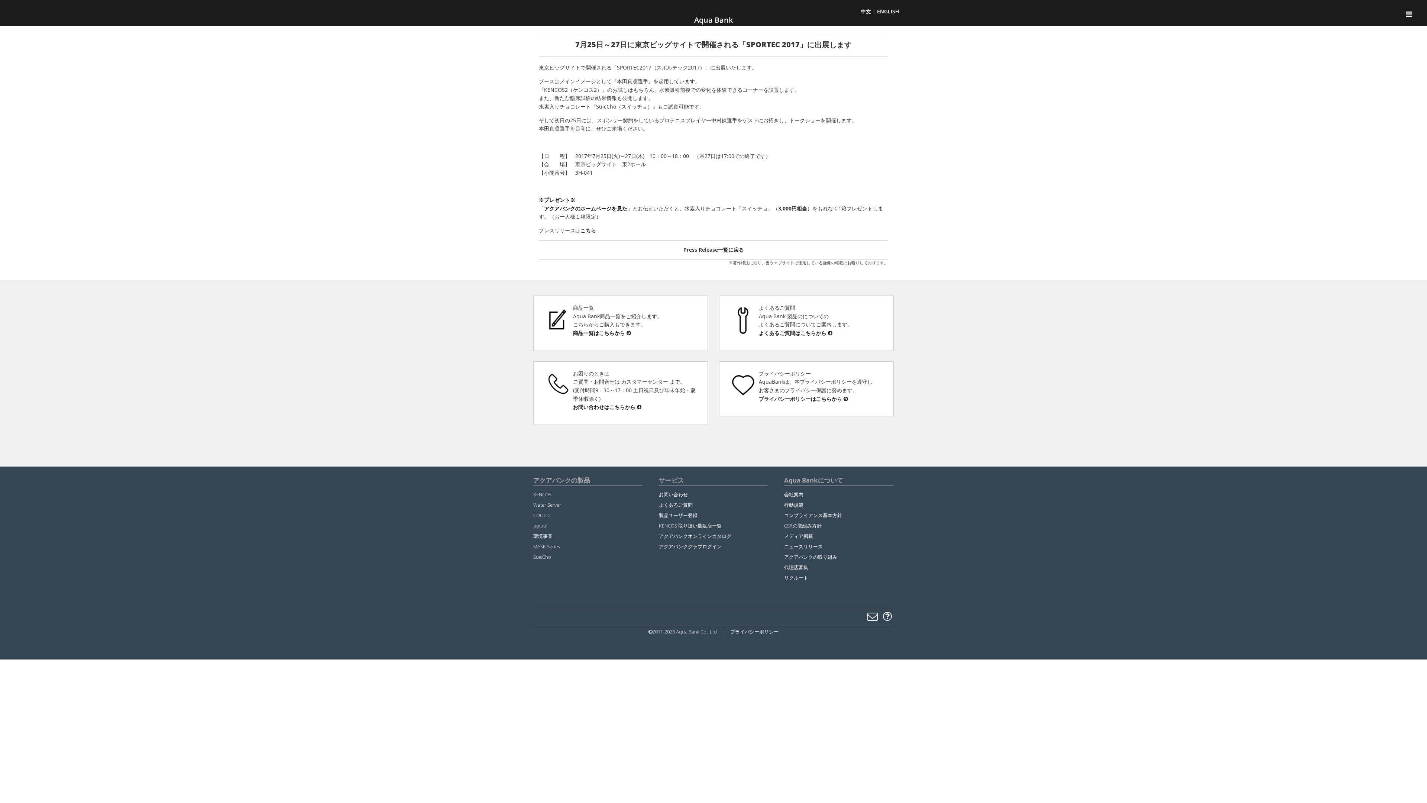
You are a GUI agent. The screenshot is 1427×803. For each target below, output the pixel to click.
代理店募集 (796, 567)
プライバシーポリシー (754, 631)
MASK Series (546, 546)
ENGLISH (888, 11)
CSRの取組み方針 (803, 525)
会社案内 (793, 494)
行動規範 (793, 505)
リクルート (796, 577)
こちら (588, 230)
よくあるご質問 (676, 505)
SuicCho (542, 557)
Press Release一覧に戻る (713, 249)
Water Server (547, 505)
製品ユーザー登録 (678, 515)
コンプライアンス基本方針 (813, 515)
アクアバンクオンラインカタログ (695, 536)
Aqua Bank (713, 20)
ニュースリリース (803, 546)
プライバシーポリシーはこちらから (801, 398)
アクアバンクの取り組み (810, 557)
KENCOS (542, 494)
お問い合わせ (673, 494)
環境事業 (543, 536)
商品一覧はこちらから (600, 332)
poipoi (540, 525)
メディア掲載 (798, 536)
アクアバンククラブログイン (690, 546)
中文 (866, 11)
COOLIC (541, 515)
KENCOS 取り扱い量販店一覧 (690, 525)
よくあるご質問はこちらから (793, 332)
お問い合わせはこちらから (605, 406)
